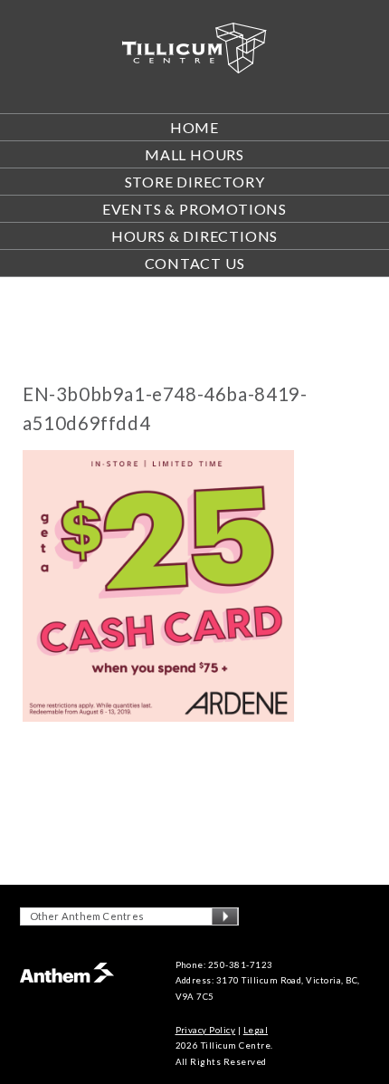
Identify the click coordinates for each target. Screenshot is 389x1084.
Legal (255, 1030)
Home (194, 127)
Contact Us (195, 263)
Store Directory (195, 181)
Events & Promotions (194, 208)
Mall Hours (194, 154)
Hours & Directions (194, 236)
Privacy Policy (206, 1030)
